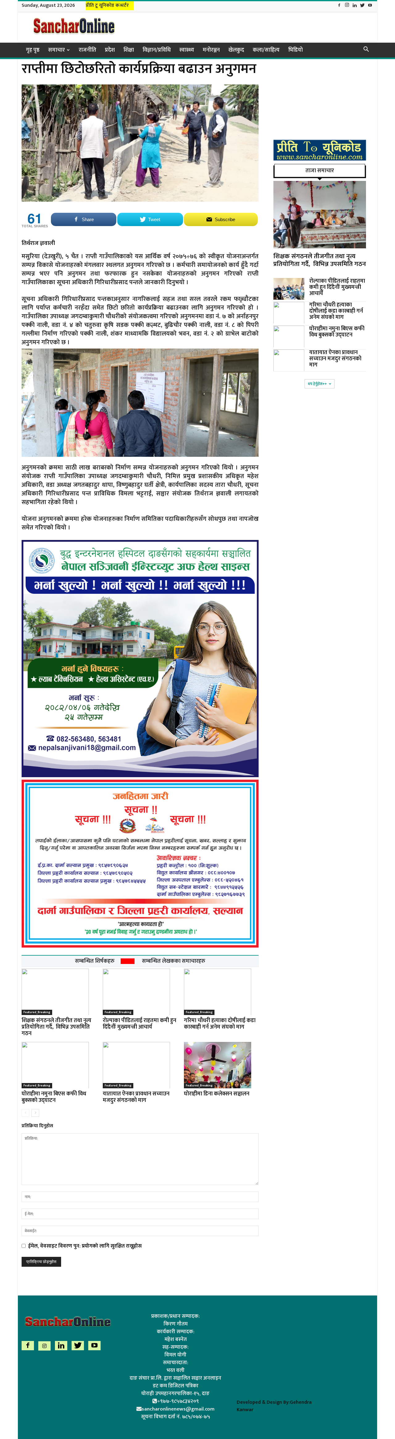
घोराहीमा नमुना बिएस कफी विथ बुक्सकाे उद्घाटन (54, 1097)
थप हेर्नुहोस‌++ (317, 384)
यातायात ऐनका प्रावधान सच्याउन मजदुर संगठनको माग (136, 1097)
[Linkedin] (354, 6)
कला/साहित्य (266, 50)
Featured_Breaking (36, 1012)
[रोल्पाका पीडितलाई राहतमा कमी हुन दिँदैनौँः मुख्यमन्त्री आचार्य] (140, 992)
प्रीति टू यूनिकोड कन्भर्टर (107, 5)
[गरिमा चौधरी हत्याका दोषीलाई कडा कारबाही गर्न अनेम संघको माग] (221, 992)
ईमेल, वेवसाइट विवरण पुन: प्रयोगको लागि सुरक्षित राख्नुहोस (85, 1246)
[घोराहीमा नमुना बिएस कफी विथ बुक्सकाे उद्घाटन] (59, 1065)
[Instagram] (346, 6)
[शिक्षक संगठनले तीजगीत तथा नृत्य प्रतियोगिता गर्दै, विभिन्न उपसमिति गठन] (59, 992)
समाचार (56, 50)
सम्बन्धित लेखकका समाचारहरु (173, 961)
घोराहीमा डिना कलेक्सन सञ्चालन (216, 1094)
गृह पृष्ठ (33, 50)
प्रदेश (110, 50)
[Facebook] (339, 6)
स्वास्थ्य (186, 50)
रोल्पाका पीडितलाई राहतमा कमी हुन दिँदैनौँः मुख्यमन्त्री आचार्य (139, 1024)
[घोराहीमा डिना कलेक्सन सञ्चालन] (221, 1065)
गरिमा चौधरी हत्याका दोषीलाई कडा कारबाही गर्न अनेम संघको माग (220, 1024)
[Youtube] (370, 6)
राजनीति (87, 50)
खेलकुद (236, 50)
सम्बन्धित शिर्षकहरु (94, 961)
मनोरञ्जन (211, 50)
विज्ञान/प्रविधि (157, 50)
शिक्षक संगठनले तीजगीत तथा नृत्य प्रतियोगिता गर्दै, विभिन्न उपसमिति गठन (56, 1027)
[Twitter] (362, 6)
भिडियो (295, 50)
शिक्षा (128, 50)
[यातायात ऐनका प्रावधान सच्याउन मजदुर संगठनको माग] (140, 1065)
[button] (366, 50)
